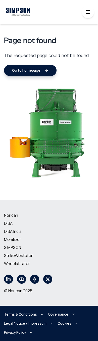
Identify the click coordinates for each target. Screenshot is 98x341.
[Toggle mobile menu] (88, 12)
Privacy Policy (15, 332)
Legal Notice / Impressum (25, 323)
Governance (58, 314)
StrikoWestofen (18, 255)
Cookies (64, 323)
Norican (11, 215)
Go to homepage (26, 70)
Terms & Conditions (20, 314)
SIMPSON (12, 247)
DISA (8, 223)
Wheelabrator (17, 263)
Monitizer (12, 239)
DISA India (13, 231)
